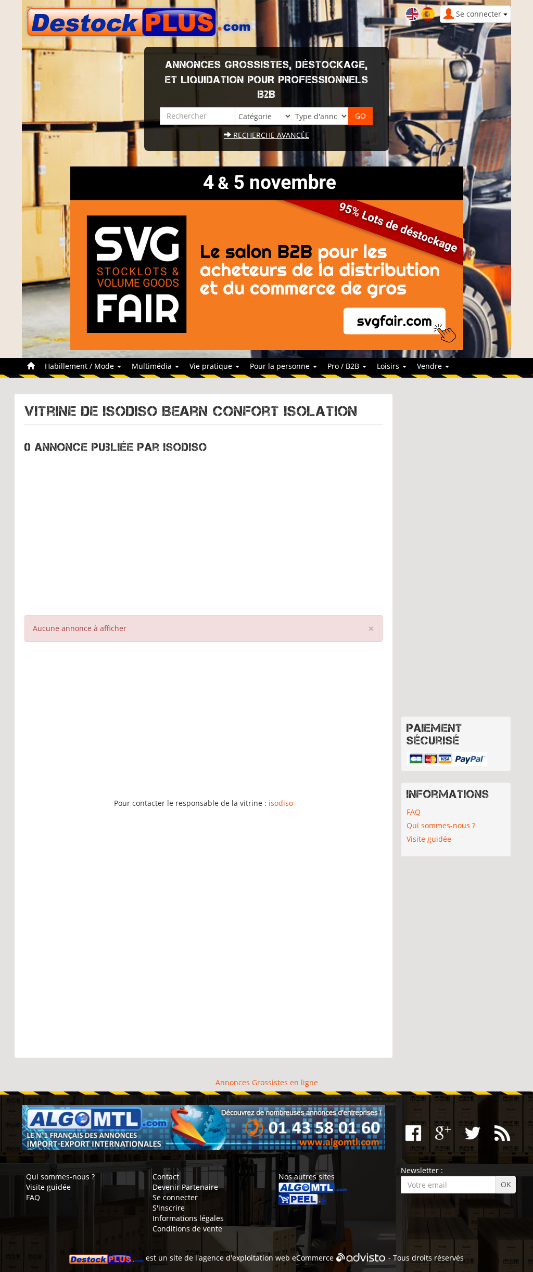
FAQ (414, 812)
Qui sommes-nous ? (441, 825)
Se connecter (175, 1197)
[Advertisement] (203, 532)
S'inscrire (169, 1208)
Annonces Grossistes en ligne (266, 1082)
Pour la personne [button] (281, 366)
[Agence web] (361, 1258)
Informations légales (188, 1218)
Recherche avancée (270, 135)
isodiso (281, 803)
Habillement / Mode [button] (80, 366)
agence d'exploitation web (244, 1258)
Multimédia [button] (153, 366)
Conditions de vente (187, 1229)
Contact (166, 1176)
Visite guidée (429, 839)
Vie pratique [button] (211, 366)
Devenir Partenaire (185, 1187)
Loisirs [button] (389, 366)
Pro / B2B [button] (344, 366)
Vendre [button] (430, 366)
